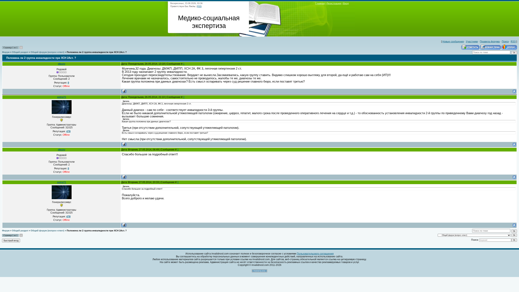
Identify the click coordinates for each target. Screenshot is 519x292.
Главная (320, 3)
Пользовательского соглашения (315, 253)
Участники (472, 41)
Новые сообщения (453, 41)
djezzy (61, 63)
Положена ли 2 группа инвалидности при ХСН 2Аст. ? (97, 52)
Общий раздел (20, 52)
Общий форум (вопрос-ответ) (47, 52)
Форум (6, 52)
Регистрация (334, 3)
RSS (199, 6)
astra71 (61, 97)
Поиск (505, 41)
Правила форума (490, 41)
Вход (346, 3)
